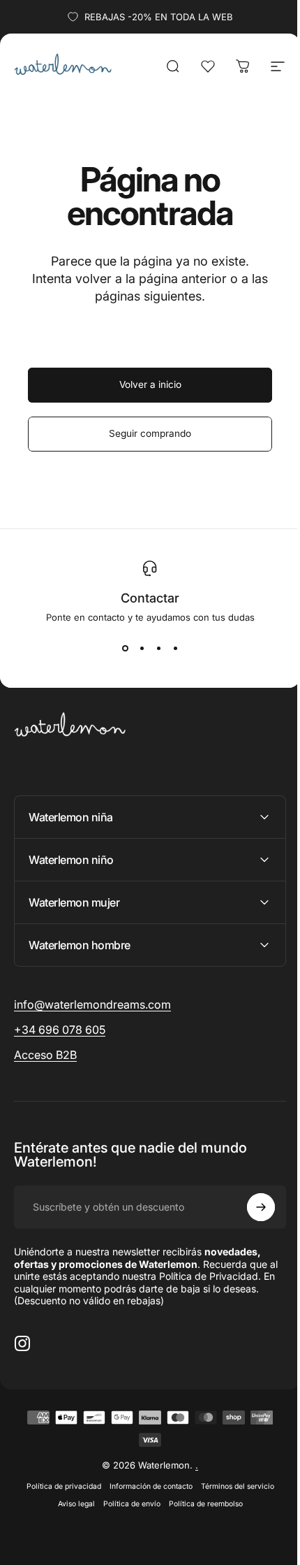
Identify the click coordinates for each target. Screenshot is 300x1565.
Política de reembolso (200, 1503)
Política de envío (126, 1503)
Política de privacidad (58, 1486)
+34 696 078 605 (59, 1030)
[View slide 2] (141, 648)
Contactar (150, 598)
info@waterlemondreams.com (92, 1004)
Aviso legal (70, 1503)
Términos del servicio (232, 1486)
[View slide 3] (158, 648)
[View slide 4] (175, 648)
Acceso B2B (45, 1055)
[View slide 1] (125, 648)
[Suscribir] (250, 1207)
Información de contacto (145, 1486)
